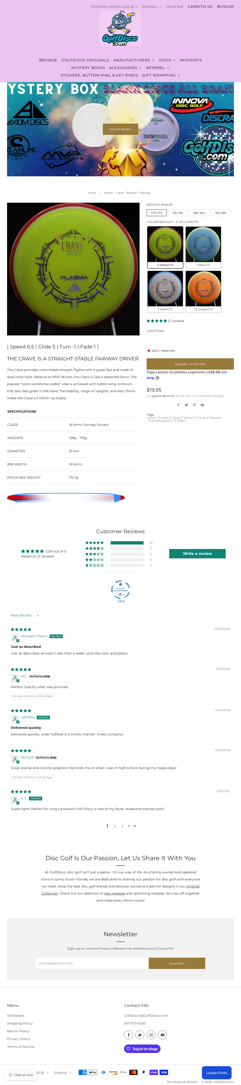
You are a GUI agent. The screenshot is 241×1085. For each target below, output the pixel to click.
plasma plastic (162, 421)
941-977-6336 (134, 1023)
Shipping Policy (20, 1023)
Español (150, 6)
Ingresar (174, 6)
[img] (21, 629)
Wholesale (15, 1015)
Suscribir (177, 963)
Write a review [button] (197, 553)
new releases (114, 893)
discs (176, 417)
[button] (157, 321)
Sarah (181, 421)
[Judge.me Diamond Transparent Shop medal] (120, 589)
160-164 (199, 213)
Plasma (215, 417)
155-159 (178, 213)
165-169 (220, 213)
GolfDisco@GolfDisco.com (146, 1015)
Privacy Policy (18, 1039)
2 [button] (115, 826)
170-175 (156, 213)
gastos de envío (163, 396)
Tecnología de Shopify (182, 1082)
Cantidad (156, 331)
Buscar (225, 6)
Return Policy (18, 1031)
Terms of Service (20, 1047)
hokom (189, 417)
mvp (202, 417)
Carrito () (200, 6)
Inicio (92, 192)
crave (165, 417)
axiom (152, 417)
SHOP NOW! (120, 129)
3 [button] (122, 826)
